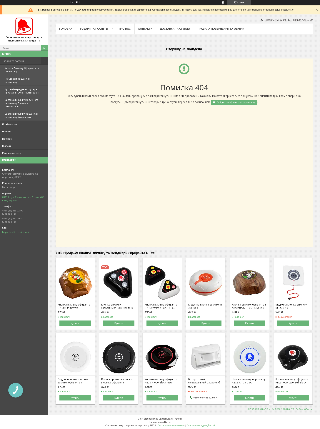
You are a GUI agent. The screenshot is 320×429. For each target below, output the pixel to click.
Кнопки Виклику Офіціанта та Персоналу (22, 69)
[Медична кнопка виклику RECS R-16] (293, 282)
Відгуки (6, 146)
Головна (65, 28)
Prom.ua (178, 419)
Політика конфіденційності (200, 425)
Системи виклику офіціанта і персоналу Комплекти (21, 115)
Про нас (6, 138)
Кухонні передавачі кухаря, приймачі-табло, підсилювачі (22, 91)
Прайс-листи (9, 124)
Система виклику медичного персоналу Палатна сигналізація (21, 103)
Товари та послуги (13, 61)
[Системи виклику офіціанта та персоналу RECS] (24, 26)
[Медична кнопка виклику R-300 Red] (205, 282)
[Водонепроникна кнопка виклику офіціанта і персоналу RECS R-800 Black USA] (118, 356)
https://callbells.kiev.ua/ (15, 232)
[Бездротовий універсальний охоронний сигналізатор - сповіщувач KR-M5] (205, 356)
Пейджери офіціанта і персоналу (17, 80)
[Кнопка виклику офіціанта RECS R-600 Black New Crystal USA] (162, 356)
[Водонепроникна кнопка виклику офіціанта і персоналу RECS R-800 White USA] (75, 356)
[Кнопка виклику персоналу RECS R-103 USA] (249, 356)
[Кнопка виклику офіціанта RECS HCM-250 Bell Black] (293, 356)
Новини (6, 131)
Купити (75, 323)
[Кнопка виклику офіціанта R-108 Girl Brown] (75, 282)
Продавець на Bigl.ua (160, 422)
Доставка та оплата (175, 28)
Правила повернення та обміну (221, 28)
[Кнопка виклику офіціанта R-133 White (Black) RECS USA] (162, 282)
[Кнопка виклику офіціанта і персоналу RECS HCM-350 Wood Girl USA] (249, 282)
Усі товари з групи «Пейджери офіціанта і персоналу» (277, 408)
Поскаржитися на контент (171, 425)
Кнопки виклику (11, 153)
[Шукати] (44, 48)
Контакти (145, 28)
